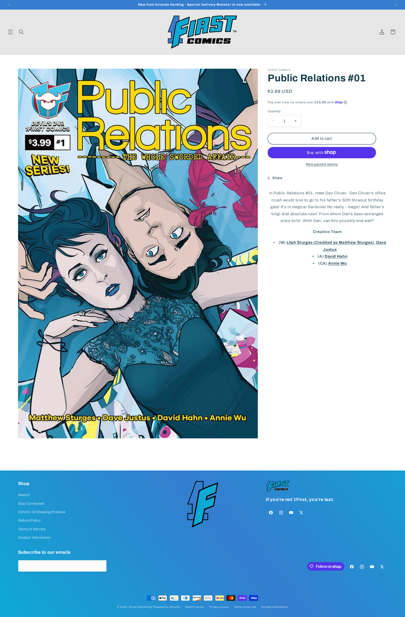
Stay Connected (31, 503)
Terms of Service (32, 529)
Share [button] (277, 178)
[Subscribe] (100, 566)
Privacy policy (219, 607)
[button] (10, 31)
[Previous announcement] (9, 4)
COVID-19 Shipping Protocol (41, 512)
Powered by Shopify (166, 607)
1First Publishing (140, 607)
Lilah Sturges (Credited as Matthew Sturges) (330, 242)
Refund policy (194, 607)
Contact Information (34, 537)
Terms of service (245, 607)
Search (24, 495)
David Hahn (336, 256)
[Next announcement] (395, 4)
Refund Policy (29, 520)
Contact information (274, 607)
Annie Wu (337, 263)
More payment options (322, 164)
